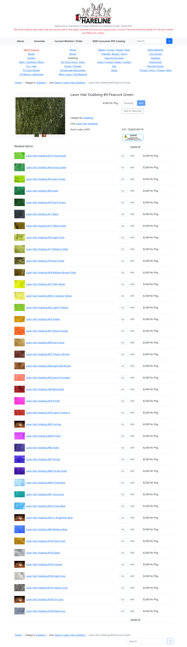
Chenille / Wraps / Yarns (114, 54)
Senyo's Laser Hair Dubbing (70, 82)
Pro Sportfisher (31, 70)
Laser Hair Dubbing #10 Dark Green (46, 202)
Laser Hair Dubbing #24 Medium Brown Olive (51, 272)
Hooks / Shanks (73, 66)
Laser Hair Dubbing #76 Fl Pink (43, 401)
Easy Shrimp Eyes (114, 58)
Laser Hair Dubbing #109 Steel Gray (45, 611)
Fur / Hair (31, 66)
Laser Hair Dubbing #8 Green (42, 190)
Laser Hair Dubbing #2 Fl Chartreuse (46, 155)
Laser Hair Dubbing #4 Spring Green (46, 167)
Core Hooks (155, 54)
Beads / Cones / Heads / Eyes (114, 50)
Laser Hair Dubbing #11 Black (42, 214)
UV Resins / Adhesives (31, 74)
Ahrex (73, 50)
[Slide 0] (36, 135)
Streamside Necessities (73, 70)
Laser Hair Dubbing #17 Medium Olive (47, 249)
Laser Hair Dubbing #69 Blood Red (45, 389)
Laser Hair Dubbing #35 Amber (43, 319)
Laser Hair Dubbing (87, 123)
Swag (114, 70)
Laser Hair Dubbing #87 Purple (43, 459)
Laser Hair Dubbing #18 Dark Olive (45, 260)
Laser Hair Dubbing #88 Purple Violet (46, 471)
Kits (114, 66)
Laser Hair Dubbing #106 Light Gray (45, 576)
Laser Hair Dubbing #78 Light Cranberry (48, 412)
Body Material (155, 50)
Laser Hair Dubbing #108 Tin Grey (44, 599)
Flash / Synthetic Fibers (31, 62)
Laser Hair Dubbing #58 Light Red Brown (48, 366)
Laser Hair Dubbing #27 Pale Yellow (45, 284)
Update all (135, 147)
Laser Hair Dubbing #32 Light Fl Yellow (47, 307)
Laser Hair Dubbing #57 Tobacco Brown (48, 354)
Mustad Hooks (155, 66)
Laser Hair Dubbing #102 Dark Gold (45, 541)
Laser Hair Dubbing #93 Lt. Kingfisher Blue (49, 517)
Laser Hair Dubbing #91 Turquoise (45, 494)
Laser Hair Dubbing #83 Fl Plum (43, 436)
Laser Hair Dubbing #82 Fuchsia (43, 424)
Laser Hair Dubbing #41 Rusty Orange (47, 330)
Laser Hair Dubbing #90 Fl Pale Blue (45, 482)
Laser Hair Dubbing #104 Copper (44, 564)
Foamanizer (155, 62)
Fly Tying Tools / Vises (73, 62)
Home (18, 82)
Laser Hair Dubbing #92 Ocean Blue (45, 506)
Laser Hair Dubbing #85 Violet (42, 447)
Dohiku (31, 58)
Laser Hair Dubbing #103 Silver (43, 552)
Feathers (155, 58)
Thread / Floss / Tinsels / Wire (155, 70)
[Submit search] (169, 41)
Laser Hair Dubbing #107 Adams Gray (46, 587)
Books (31, 54)
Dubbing (41, 82)
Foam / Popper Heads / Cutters (114, 62)
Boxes (73, 54)
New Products (31, 50)
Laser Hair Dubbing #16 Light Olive (45, 237)
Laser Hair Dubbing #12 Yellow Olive (46, 225)
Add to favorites (132, 111)
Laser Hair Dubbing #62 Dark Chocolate (48, 377)
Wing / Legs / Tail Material (73, 74)
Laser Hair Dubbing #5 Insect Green (46, 179)
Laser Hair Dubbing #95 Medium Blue (46, 529)
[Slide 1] (44, 135)
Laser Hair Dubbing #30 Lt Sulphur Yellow (49, 295)
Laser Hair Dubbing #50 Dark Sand (45, 342)
